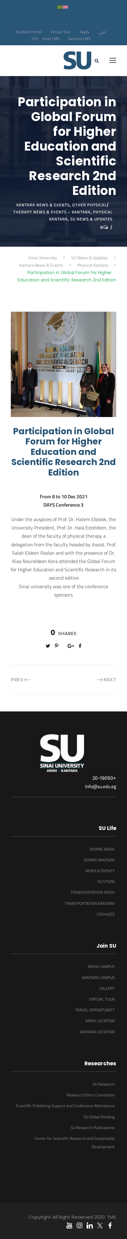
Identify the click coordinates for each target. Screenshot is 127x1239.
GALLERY (107, 988)
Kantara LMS (79, 38)
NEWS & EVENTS (100, 870)
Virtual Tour (61, 31)
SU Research (104, 1084)
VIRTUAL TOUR (102, 999)
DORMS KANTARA (99, 860)
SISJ (35, 38)
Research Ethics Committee (91, 1095)
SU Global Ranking (99, 1116)
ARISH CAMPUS (101, 966)
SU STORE (106, 881)
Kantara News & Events (43, 205)
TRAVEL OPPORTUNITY (95, 1010)
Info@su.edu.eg (100, 786)
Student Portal (29, 31)
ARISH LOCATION (100, 1020)
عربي (102, 31)
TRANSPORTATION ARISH (93, 892)
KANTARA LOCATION (97, 1031)
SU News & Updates (91, 219)
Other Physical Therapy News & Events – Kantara (60, 208)
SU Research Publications (93, 1127)
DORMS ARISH (102, 849)
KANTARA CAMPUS (98, 977)
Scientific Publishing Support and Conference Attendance (65, 1105)
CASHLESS (106, 914)
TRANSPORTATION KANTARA (90, 903)
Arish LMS (50, 38)
